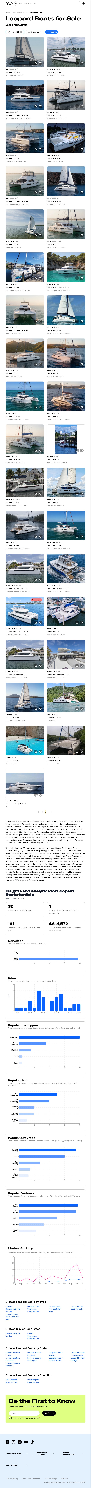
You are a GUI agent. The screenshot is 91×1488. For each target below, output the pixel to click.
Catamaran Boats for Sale (13, 1334)
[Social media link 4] (26, 1442)
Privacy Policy (12, 1479)
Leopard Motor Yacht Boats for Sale (12, 1317)
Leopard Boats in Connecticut (13, 1359)
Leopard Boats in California (13, 1364)
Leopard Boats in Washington (34, 1359)
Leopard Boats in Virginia (56, 1353)
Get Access (49, 1413)
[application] (45, 957)
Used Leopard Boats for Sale (33, 1381)
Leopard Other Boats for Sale (77, 1307)
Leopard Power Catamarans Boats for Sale (33, 1309)
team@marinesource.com (54, 1482)
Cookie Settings (50, 1479)
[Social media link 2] (13, 1442)
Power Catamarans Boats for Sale (33, 1336)
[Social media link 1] (7, 1442)
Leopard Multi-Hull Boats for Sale (55, 1309)
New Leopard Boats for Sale (11, 1381)
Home (8, 13)
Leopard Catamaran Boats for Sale (13, 1309)
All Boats (64, 1479)
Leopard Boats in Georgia (78, 1359)
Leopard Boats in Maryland (34, 1353)
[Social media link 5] (32, 1442)
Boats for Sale (17, 13)
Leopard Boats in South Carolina (78, 1353)
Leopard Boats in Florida (13, 1353)
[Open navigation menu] (83, 4)
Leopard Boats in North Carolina (56, 1359)
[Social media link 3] (20, 1442)
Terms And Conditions (31, 1479)
